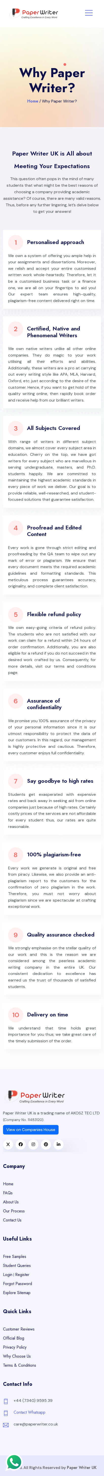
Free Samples (14, 1256)
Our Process (14, 1211)
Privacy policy (15, 1347)
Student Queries (17, 1265)
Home (32, 101)
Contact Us (12, 1220)
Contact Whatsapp (29, 1412)
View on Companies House (30, 1129)
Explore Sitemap (17, 1293)
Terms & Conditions (19, 1365)
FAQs (8, 1193)
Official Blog (13, 1338)
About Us (11, 1202)
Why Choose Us (17, 1356)
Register (22, 1274)
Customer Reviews (19, 1329)
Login (7, 1274)
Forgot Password (17, 1284)
